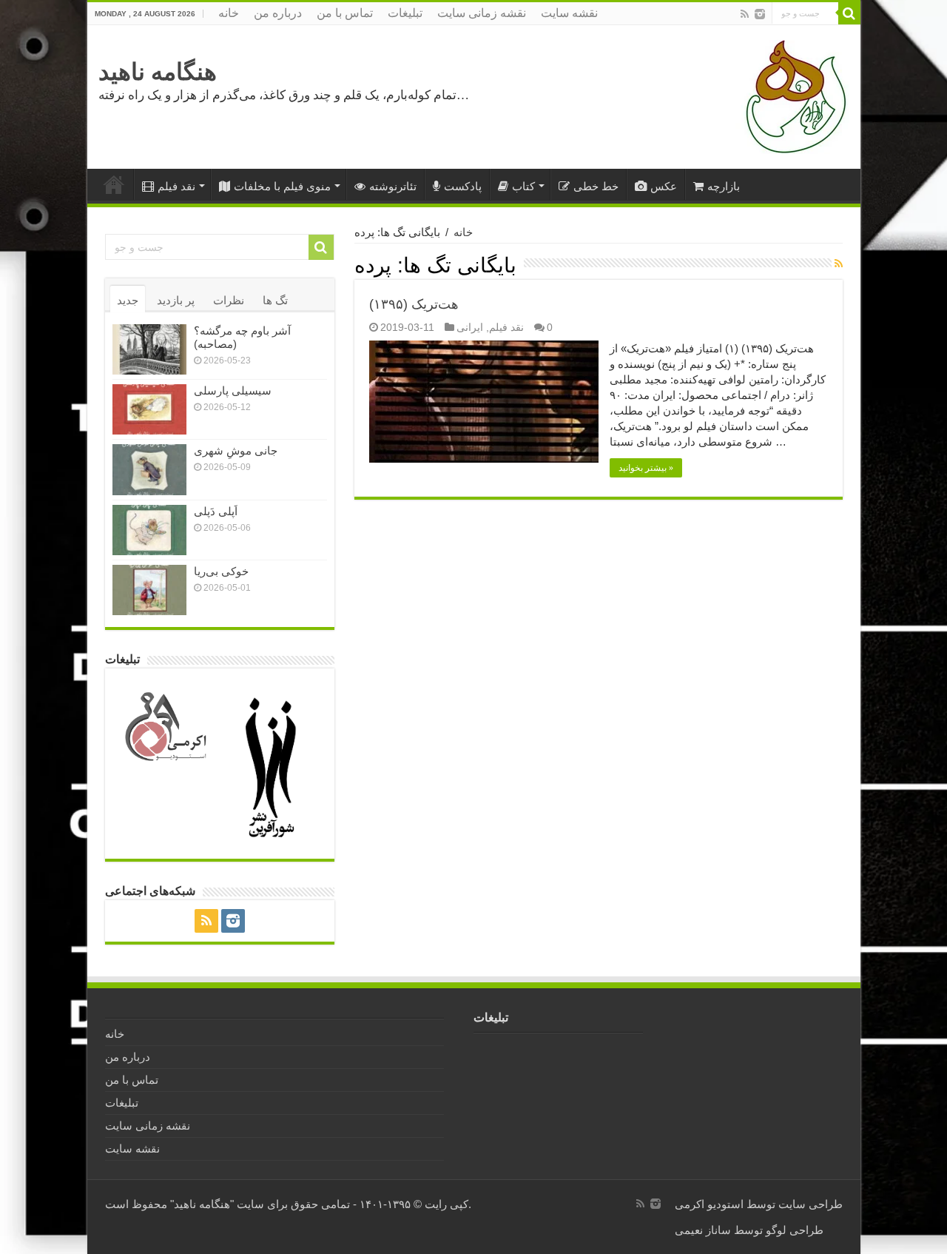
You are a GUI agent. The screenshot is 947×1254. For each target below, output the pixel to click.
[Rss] (744, 14)
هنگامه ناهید (157, 71)
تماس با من (345, 13)
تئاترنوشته (393, 186)
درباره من (278, 13)
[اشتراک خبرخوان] (839, 263)
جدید (127, 300)
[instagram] (759, 14)
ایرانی (469, 327)
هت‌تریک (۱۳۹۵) (414, 304)
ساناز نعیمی (703, 1230)
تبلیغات (405, 13)
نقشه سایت (569, 13)
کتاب (523, 186)
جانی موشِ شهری (235, 450)
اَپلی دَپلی (215, 511)
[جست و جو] (849, 13)
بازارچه (723, 186)
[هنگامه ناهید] (792, 96)
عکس (663, 186)
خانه (228, 13)
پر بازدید (176, 300)
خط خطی (596, 186)
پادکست (463, 186)
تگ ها (275, 300)
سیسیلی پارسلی (233, 390)
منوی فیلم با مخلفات (282, 186)
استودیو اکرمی (709, 1204)
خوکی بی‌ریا (221, 571)
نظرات (228, 300)
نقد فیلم (176, 186)
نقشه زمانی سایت (481, 13)
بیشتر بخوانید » (646, 468)
